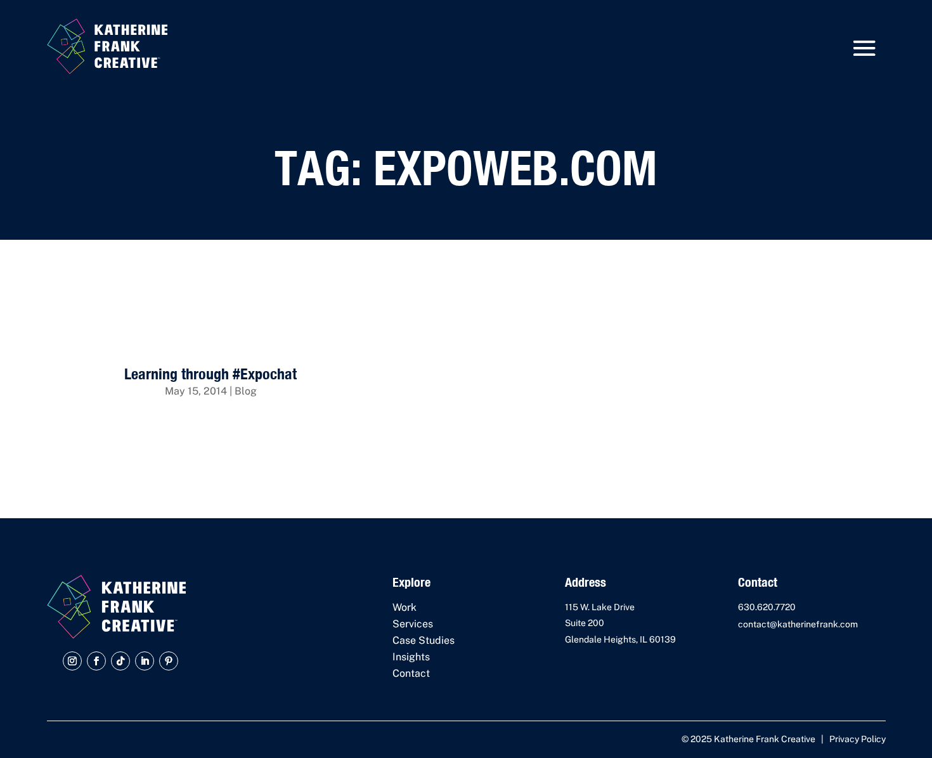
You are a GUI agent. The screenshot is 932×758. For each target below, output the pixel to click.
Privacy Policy (857, 739)
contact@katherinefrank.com (798, 624)
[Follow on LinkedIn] (144, 660)
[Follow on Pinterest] (168, 660)
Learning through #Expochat (210, 373)
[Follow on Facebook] (96, 660)
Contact (411, 673)
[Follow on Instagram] (72, 660)
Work (404, 607)
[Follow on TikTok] (120, 660)
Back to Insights (789, 309)
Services (412, 624)
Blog (246, 391)
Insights (411, 657)
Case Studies (423, 640)
